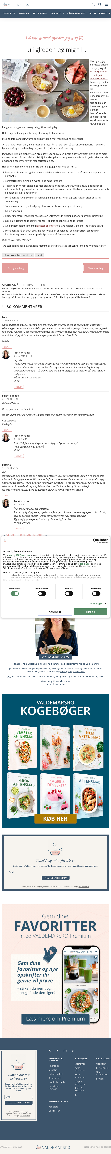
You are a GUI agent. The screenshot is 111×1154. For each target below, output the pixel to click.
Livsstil (39, 255)
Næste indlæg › (96, 268)
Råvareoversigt (76, 13)
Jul (76, 1094)
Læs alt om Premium (54, 1087)
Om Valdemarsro (102, 1073)
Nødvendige (55, 612)
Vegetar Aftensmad (80, 1082)
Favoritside (54, 1066)
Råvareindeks (102, 1068)
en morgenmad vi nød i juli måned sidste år (99, 75)
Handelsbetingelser (58, 1082)
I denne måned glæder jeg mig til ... (18, 255)
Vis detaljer (96, 604)
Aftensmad (80, 1064)
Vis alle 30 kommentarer (25, 535)
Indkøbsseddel (56, 1074)
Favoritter (57, 13)
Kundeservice (55, 1078)
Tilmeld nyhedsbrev (56, 878)
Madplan (24, 13)
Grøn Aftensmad (80, 1069)
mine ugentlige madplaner (72, 671)
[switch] (42, 593)
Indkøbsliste (40, 13)
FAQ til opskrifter (99, 13)
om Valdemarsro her (55, 684)
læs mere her (84, 887)
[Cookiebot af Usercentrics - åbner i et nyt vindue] (95, 540)
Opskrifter (9, 13)
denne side (19, 297)
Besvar (7, 346)
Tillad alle (90, 612)
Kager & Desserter (79, 1089)
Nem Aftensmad (80, 1076)
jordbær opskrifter (46, 225)
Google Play (54, 1111)
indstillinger (83, 564)
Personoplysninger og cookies (97, 1146)
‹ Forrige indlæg (15, 268)
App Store (53, 1106)
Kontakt (99, 1079)
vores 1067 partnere (19, 555)
